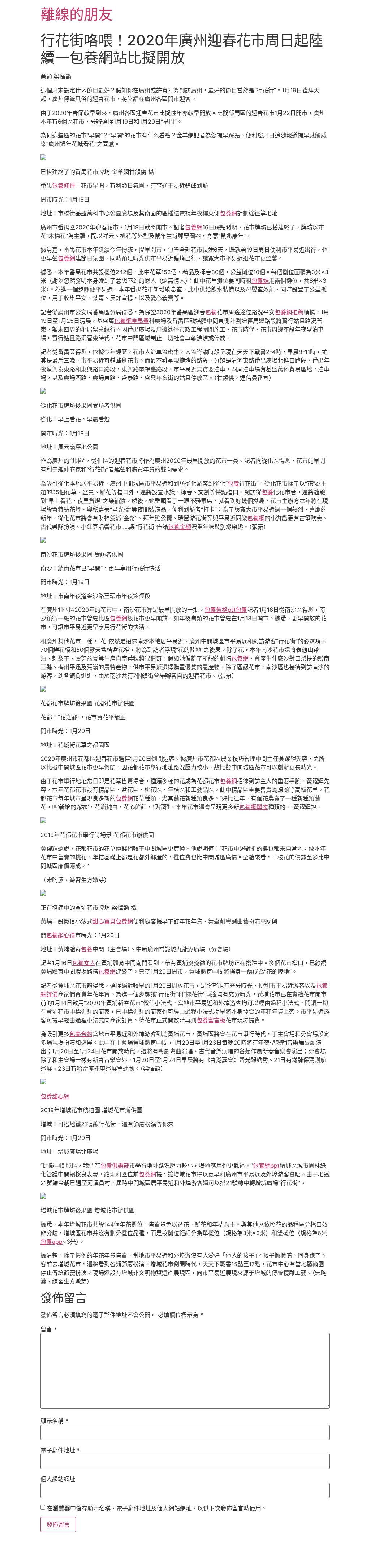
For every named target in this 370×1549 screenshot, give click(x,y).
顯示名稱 (54, 1421)
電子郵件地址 (60, 1450)
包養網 (228, 213)
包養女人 (83, 962)
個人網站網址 (57, 1479)
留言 (48, 1329)
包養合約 (80, 1033)
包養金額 (179, 526)
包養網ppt (266, 1165)
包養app (51, 1241)
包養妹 (260, 280)
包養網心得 (60, 935)
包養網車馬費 (131, 320)
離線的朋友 (76, 14)
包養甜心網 (54, 1096)
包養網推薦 (289, 312)
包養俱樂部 (114, 1165)
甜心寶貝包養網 (112, 921)
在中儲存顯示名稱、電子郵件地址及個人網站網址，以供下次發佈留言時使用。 (157, 1508)
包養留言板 (211, 1020)
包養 (211, 312)
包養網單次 (253, 807)
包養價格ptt (220, 609)
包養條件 (63, 185)
